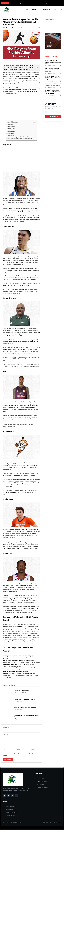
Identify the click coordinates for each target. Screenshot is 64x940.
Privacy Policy (10, 809)
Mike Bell (10, 130)
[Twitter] (51, 3)
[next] (35, 3)
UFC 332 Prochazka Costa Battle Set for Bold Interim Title (52, 78)
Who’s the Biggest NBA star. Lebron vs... (26, 707)
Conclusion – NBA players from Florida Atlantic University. (21, 137)
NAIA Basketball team (25, 637)
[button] (61, 9)
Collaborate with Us (42, 787)
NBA (4, 27)
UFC (46, 65)
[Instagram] (49, 3)
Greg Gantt (10, 124)
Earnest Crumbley (12, 128)
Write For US (40, 784)
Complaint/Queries (42, 781)
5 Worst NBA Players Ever (21, 691)
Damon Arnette (11, 131)
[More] (58, 24)
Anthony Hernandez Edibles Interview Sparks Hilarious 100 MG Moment (52, 92)
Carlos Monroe (11, 126)
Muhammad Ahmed (10, 27)
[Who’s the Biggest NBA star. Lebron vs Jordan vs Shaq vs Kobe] (7, 708)
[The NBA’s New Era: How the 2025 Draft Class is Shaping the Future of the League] (7, 700)
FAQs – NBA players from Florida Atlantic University (20, 138)
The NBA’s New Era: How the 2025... (24, 699)
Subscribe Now (53, 116)
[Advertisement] (21, 107)
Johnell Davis (11, 135)
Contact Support (10, 815)
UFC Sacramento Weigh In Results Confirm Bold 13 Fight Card (52, 70)
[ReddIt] (54, 24)
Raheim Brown (11, 133)
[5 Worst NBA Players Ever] (7, 692)
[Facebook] (46, 3)
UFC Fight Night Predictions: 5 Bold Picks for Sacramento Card (53, 62)
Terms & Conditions (11, 812)
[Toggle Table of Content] (33, 122)
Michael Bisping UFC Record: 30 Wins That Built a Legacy (53, 84)
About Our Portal (11, 806)
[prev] (32, 3)
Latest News (40, 778)
